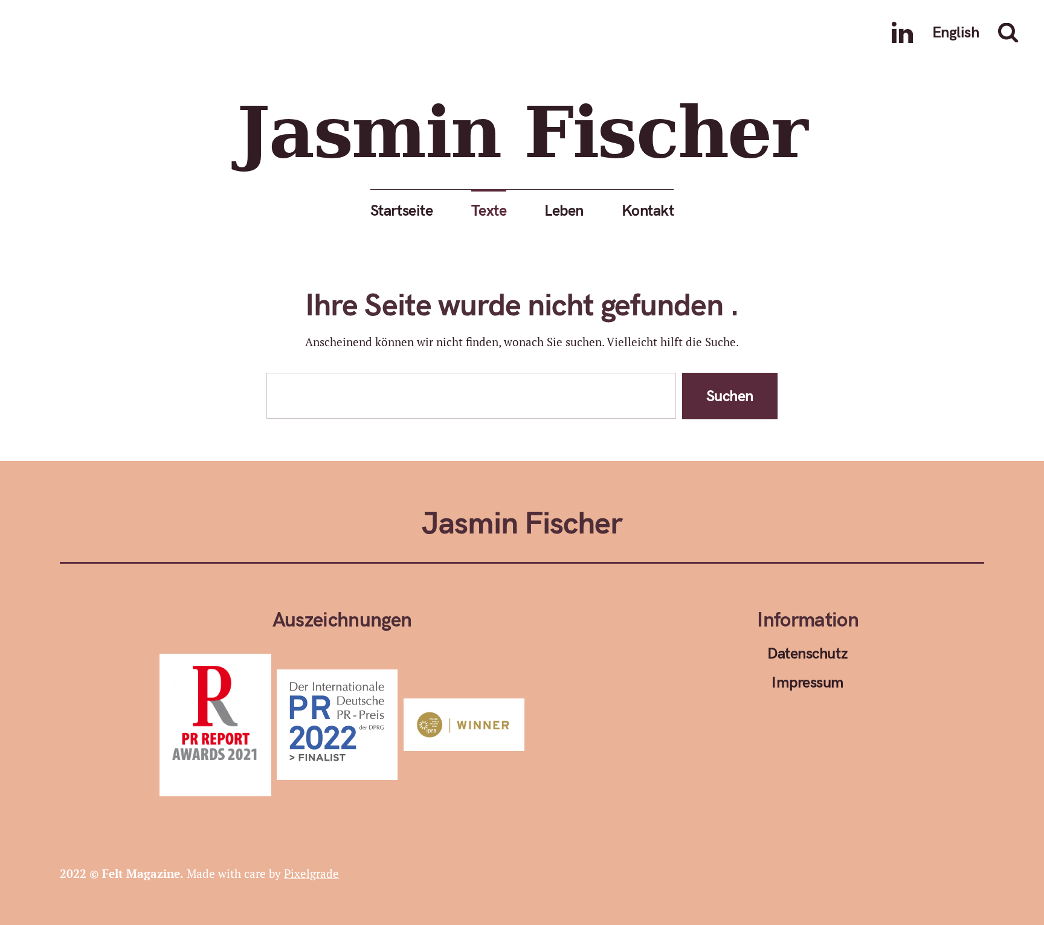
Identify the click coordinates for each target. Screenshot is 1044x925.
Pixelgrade (311, 873)
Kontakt (648, 210)
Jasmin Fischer (522, 132)
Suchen (729, 395)
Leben (563, 210)
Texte (488, 210)
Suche (1010, 33)
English (955, 31)
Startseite (401, 210)
